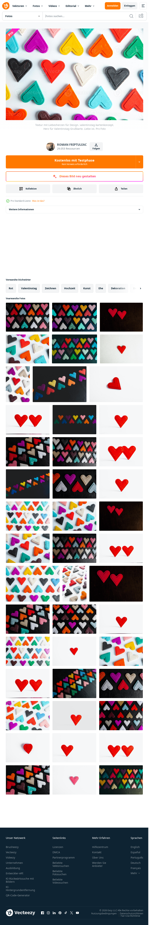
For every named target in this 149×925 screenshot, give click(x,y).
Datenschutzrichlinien (128, 911)
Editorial (71, 6)
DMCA (56, 850)
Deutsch (133, 861)
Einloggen (129, 5)
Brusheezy (12, 845)
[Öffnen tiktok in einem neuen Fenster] (65, 910)
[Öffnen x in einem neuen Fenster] (71, 910)
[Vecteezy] (5, 5)
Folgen (96, 148)
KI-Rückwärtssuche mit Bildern (20, 878)
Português (134, 855)
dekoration (118, 286)
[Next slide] (134, 286)
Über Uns (98, 855)
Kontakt (96, 850)
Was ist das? (38, 200)
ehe (100, 286)
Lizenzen (58, 845)
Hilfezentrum (100, 845)
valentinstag (29, 286)
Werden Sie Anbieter (99, 862)
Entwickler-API (14, 871)
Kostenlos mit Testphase (74, 162)
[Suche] (131, 16)
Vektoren (18, 6)
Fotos (36, 6)
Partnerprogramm (64, 855)
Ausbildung (13, 866)
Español (133, 850)
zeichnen (50, 286)
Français (133, 866)
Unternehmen (14, 861)
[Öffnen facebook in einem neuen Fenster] (42, 910)
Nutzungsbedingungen (101, 911)
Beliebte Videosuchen (60, 879)
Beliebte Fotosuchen (60, 871)
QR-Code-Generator (18, 893)
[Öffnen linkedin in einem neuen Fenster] (54, 910)
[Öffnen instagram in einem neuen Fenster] (48, 910)
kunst (86, 286)
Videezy (10, 855)
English (132, 845)
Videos (53, 6)
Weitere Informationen (21, 207)
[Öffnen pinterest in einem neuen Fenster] (60, 910)
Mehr (88, 6)
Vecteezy (11, 850)
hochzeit (69, 286)
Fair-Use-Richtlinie (127, 913)
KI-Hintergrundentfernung (20, 886)
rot (11, 286)
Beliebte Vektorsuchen (61, 862)
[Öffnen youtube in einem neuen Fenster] (77, 910)
